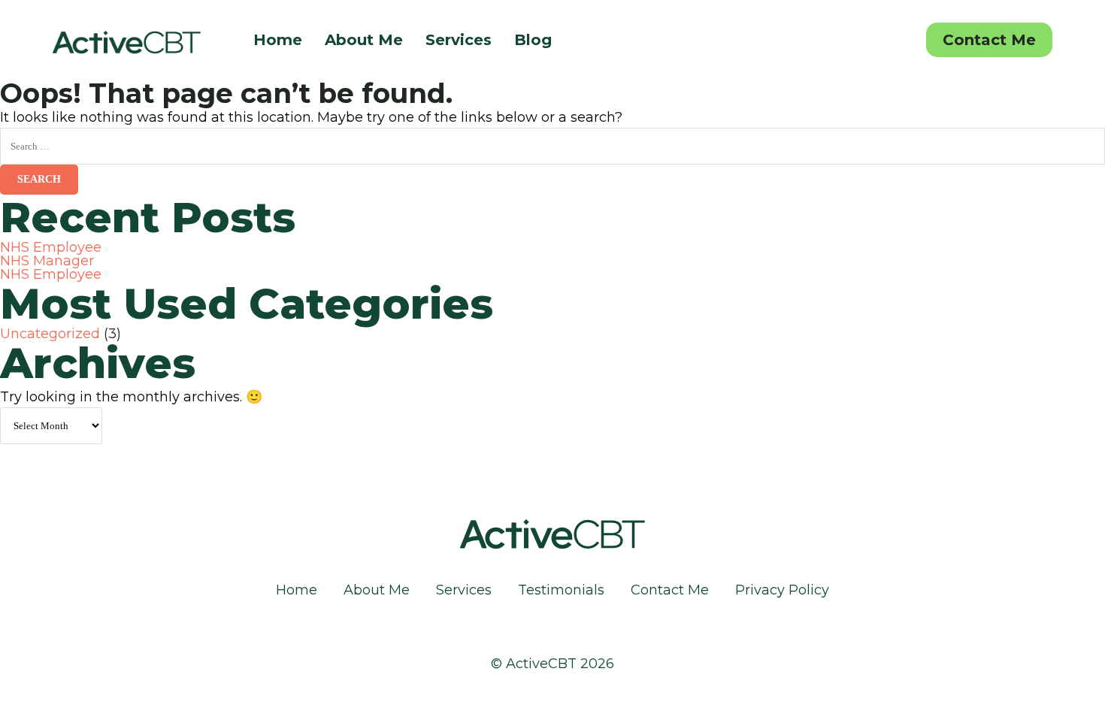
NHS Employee (50, 247)
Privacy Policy (782, 590)
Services (458, 40)
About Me (364, 40)
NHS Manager (47, 261)
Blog (533, 40)
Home (277, 40)
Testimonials (561, 590)
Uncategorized (50, 333)
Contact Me (989, 40)
